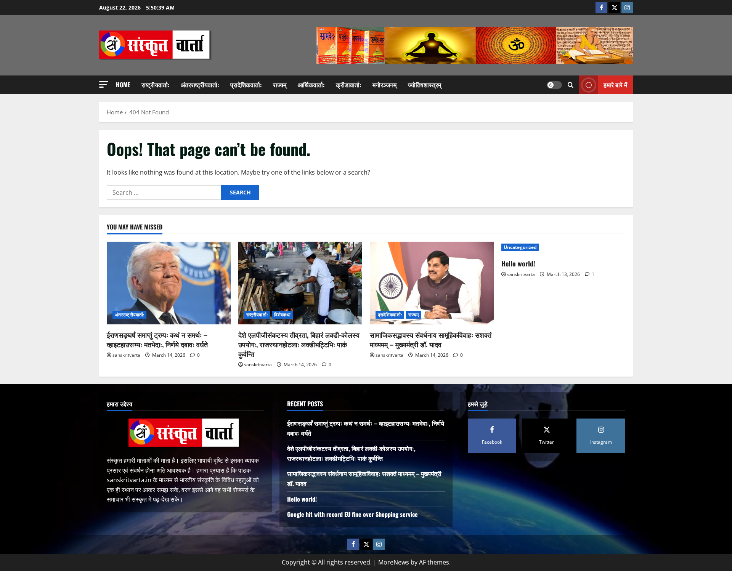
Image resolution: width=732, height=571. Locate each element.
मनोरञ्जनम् (384, 84)
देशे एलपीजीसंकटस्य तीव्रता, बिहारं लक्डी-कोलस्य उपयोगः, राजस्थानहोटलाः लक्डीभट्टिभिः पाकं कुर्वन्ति (299, 344)
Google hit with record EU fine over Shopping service (352, 514)
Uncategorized (520, 247)
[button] (103, 84)
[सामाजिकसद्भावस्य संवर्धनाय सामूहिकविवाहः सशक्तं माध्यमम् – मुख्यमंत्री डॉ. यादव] (432, 283)
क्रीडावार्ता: (348, 84)
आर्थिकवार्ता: (311, 84)
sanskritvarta (126, 355)
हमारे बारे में (615, 84)
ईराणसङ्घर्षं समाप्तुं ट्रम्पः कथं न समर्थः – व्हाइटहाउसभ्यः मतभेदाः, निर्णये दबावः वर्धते (157, 339)
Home (123, 84)
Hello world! (518, 263)
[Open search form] (570, 84)
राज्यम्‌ (279, 84)
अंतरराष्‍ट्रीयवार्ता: (200, 84)
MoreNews (393, 562)
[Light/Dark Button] (554, 85)
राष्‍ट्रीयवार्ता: (155, 84)
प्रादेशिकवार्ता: (246, 84)
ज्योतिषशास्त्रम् (424, 84)
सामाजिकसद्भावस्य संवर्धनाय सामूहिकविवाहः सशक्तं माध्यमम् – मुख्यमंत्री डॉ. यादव (430, 339)
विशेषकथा (282, 314)
